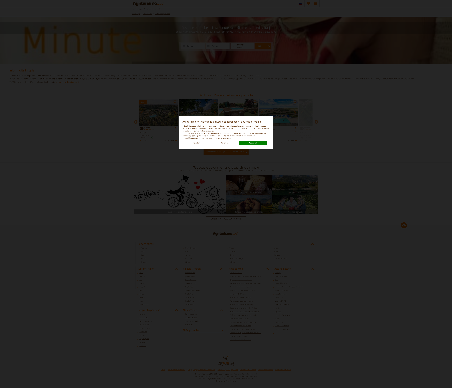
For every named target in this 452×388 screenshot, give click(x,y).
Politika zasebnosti (223, 138)
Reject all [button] (196, 143)
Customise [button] (225, 143)
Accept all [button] (253, 143)
